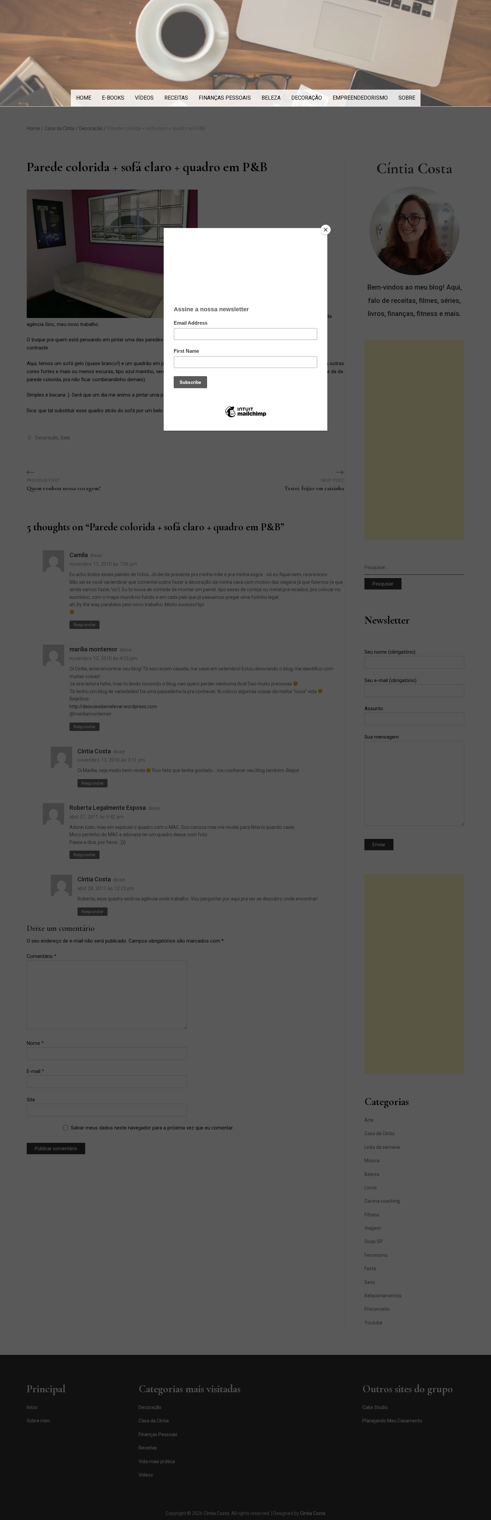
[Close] (326, 230)
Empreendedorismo (360, 98)
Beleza (271, 98)
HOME (83, 98)
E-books (113, 98)
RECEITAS (176, 98)
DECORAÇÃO (306, 98)
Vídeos (144, 98)
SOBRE (406, 98)
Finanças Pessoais (225, 98)
